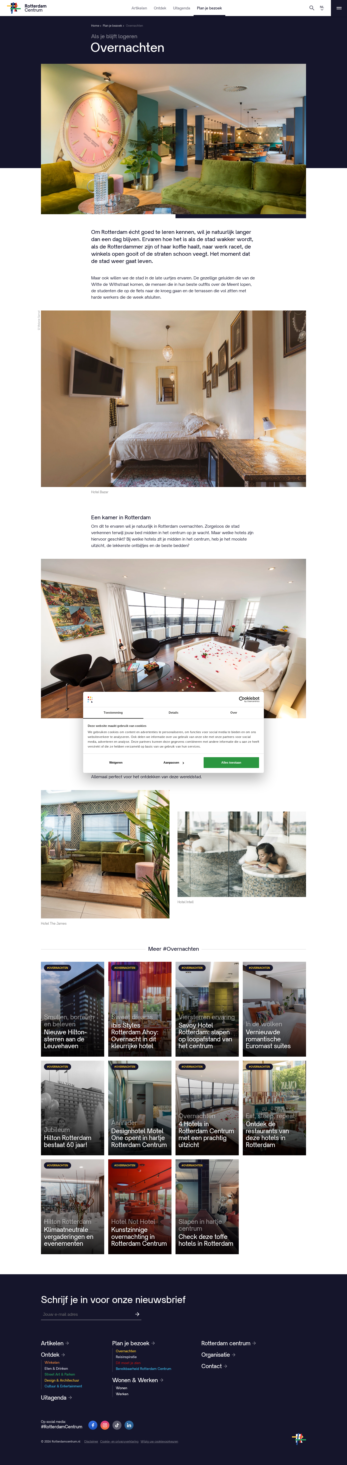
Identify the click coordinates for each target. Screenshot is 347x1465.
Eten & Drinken (56, 1369)
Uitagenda (181, 8)
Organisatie (215, 1354)
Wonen (121, 1388)
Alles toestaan (231, 762)
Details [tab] (174, 712)
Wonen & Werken (135, 1380)
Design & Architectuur (62, 1380)
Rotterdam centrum (225, 1343)
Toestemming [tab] (113, 712)
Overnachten (126, 1351)
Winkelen (52, 1363)
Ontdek (160, 8)
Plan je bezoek (209, 8)
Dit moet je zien (128, 1363)
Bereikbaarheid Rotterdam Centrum (143, 1369)
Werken (122, 1394)
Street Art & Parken (60, 1374)
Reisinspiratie (126, 1357)
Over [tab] (233, 712)
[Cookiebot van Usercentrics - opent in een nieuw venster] (241, 699)
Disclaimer (91, 1441)
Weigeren (115, 762)
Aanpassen (171, 762)
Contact (211, 1366)
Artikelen (139, 8)
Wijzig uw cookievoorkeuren (159, 1441)
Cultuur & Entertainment (63, 1386)
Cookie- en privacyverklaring (119, 1441)
